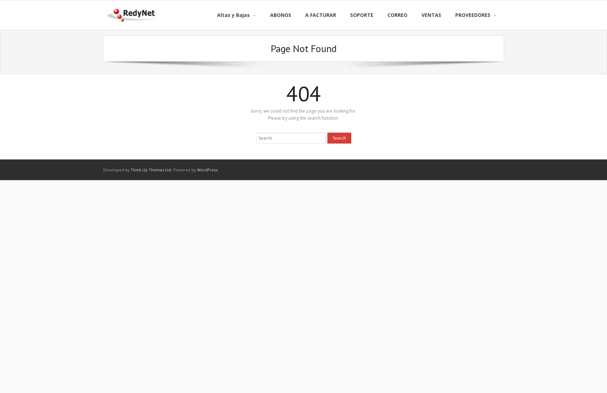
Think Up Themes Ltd (151, 169)
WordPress (207, 169)
